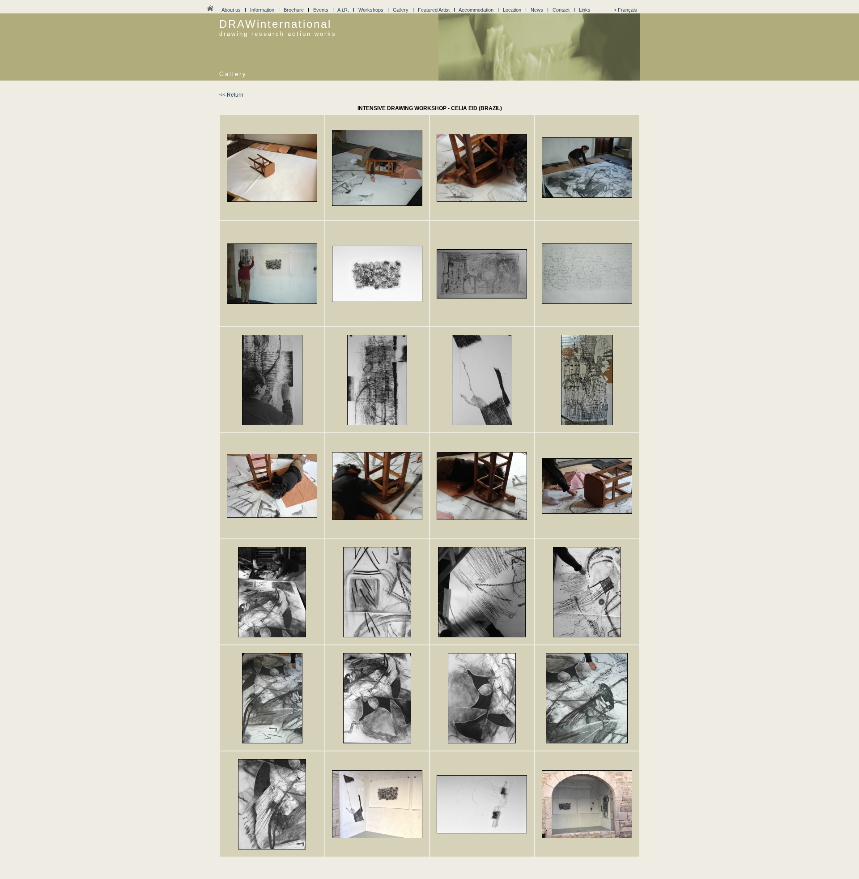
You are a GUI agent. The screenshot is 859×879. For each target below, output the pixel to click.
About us (231, 10)
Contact (561, 10)
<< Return (231, 95)
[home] (210, 10)
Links (585, 10)
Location (512, 10)
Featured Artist (434, 10)
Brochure (294, 10)
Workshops (370, 10)
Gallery (400, 10)
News (537, 10)
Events (320, 10)
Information (262, 10)
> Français (625, 10)
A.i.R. (343, 10)
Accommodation (476, 10)
